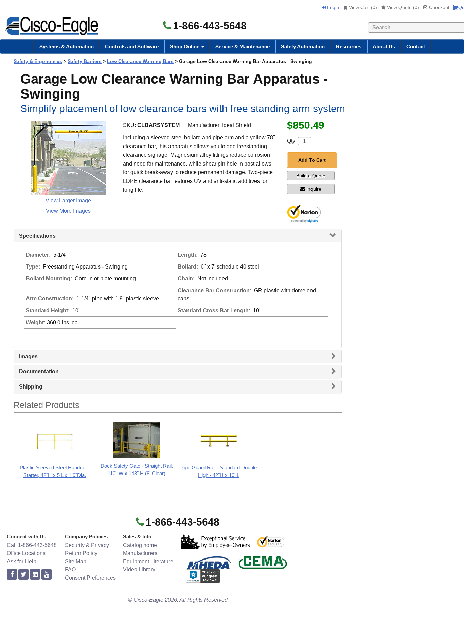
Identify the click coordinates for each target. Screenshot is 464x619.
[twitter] (23, 575)
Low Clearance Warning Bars (140, 61)
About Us (384, 46)
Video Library (139, 569)
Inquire (313, 189)
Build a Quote (310, 175)
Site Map (75, 561)
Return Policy (81, 553)
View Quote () (402, 7)
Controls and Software (132, 46)
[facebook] (12, 575)
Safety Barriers (85, 61)
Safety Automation (303, 46)
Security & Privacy (87, 545)
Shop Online (185, 46)
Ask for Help (21, 561)
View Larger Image (68, 200)
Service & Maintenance (242, 46)
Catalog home (140, 545)
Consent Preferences (90, 578)
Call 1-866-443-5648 (32, 545)
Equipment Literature (148, 561)
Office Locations (26, 553)
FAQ (70, 569)
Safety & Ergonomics (38, 61)
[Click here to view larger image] (68, 158)
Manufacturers (140, 553)
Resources (348, 46)
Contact (415, 46)
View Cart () (362, 7)
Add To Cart (312, 160)
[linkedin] (35, 575)
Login (332, 7)
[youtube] (46, 575)
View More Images (68, 211)
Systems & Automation (66, 46)
